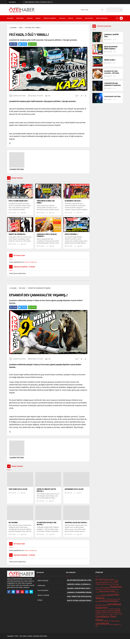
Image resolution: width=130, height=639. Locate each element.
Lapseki (117, 589)
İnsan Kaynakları (43, 590)
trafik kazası (113, 599)
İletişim (40, 600)
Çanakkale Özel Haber (19, 96)
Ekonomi (97, 588)
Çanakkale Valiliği (117, 614)
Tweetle (24, 44)
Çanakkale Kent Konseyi (114, 609)
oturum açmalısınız (30, 262)
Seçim (103, 595)
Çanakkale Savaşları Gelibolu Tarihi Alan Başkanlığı (108, 611)
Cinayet (98, 584)
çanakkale (102, 623)
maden (97, 592)
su (105, 599)
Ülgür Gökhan (116, 621)
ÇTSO (109, 621)
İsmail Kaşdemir (114, 624)
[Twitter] (13, 591)
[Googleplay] (31, 591)
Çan (96, 601)
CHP (116, 582)
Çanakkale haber (101, 605)
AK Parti (99, 579)
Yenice (118, 599)
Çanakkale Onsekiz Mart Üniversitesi (104, 610)
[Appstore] (26, 591)
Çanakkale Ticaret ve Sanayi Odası (104, 614)
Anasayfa (13, 27)
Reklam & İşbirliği (43, 595)
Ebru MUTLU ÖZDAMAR (112, 584)
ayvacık (116, 580)
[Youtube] (22, 591)
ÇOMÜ (106, 621)
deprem (103, 584)
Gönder (33, 44)
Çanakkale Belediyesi (109, 601)
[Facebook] (9, 591)
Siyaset (110, 595)
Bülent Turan (110, 582)
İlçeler (21, 27)
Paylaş (14, 44)
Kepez (113, 589)
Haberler (116, 587)
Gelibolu (107, 588)
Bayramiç (98, 582)
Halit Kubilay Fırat (100, 589)
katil (106, 589)
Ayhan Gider (109, 580)
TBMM (108, 599)
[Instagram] (18, 591)
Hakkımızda (41, 585)
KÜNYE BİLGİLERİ (43, 581)
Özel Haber (22, 288)
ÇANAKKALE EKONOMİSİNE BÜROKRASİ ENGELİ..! (40, 2)
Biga (103, 582)
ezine (102, 588)
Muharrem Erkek (107, 591)
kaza (109, 589)
